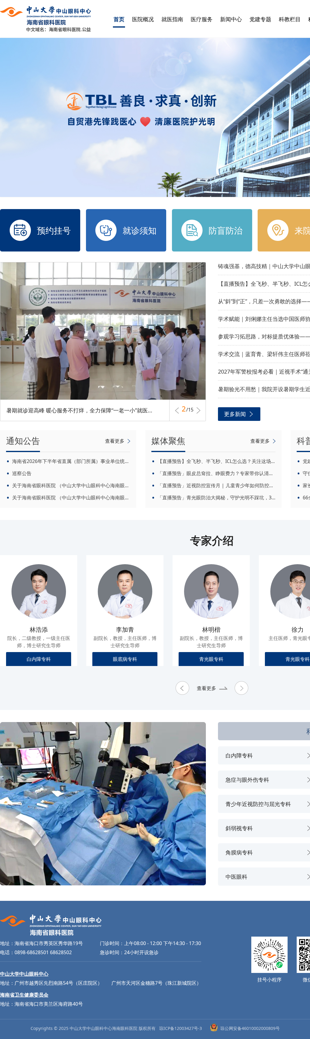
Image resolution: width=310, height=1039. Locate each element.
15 (189, 410)
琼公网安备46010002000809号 (250, 1028)
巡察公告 (21, 473)
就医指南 (172, 19)
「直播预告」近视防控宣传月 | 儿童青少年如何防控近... (216, 485)
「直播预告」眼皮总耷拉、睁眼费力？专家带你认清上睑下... (216, 473)
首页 (119, 19)
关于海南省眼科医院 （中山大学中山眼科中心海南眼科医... (71, 485)
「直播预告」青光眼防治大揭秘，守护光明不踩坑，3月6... (216, 497)
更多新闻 (235, 414)
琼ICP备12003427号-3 (180, 1028)
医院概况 (143, 19)
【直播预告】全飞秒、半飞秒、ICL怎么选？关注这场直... (216, 461)
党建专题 (260, 19)
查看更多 (206, 688)
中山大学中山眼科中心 (24, 974)
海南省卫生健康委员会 (24, 994)
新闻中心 (231, 19)
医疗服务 (202, 19)
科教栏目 (290, 19)
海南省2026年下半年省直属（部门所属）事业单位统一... (71, 461)
